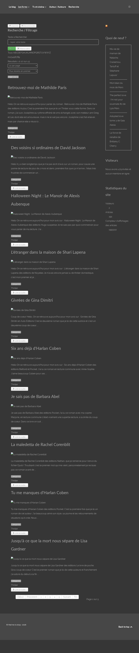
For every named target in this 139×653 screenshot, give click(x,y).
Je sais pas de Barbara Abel (35, 397)
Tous (10, 52)
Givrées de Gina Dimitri (32, 300)
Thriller (11, 132)
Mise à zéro (25, 48)
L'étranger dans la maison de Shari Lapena (48, 252)
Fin (75, 597)
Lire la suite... (17, 137)
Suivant (67, 597)
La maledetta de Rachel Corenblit (40, 445)
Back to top (124, 627)
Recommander (29, 26)
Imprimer (14, 26)
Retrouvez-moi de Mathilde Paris (37, 88)
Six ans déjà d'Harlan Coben (36, 349)
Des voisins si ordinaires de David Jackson (48, 148)
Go (13, 48)
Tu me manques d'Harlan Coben (39, 493)
